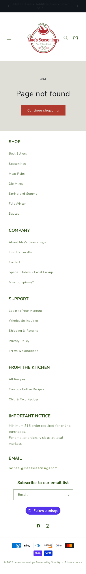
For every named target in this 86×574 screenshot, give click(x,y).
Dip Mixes (16, 184)
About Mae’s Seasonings (27, 242)
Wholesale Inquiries (24, 321)
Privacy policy (73, 562)
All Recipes (17, 379)
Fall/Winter (17, 204)
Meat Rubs (17, 174)
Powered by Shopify (48, 562)
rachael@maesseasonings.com (33, 468)
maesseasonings (25, 562)
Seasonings (17, 164)
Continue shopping (43, 110)
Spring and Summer (24, 194)
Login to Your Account (25, 311)
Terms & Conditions (23, 351)
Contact (14, 262)
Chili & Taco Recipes (24, 399)
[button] (9, 38)
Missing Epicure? (21, 282)
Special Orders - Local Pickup (31, 272)
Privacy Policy (19, 341)
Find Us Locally (20, 252)
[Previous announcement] (8, 6)
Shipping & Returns (23, 331)
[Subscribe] (68, 495)
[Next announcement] (78, 6)
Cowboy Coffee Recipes (26, 389)
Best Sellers (18, 153)
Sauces (14, 214)
